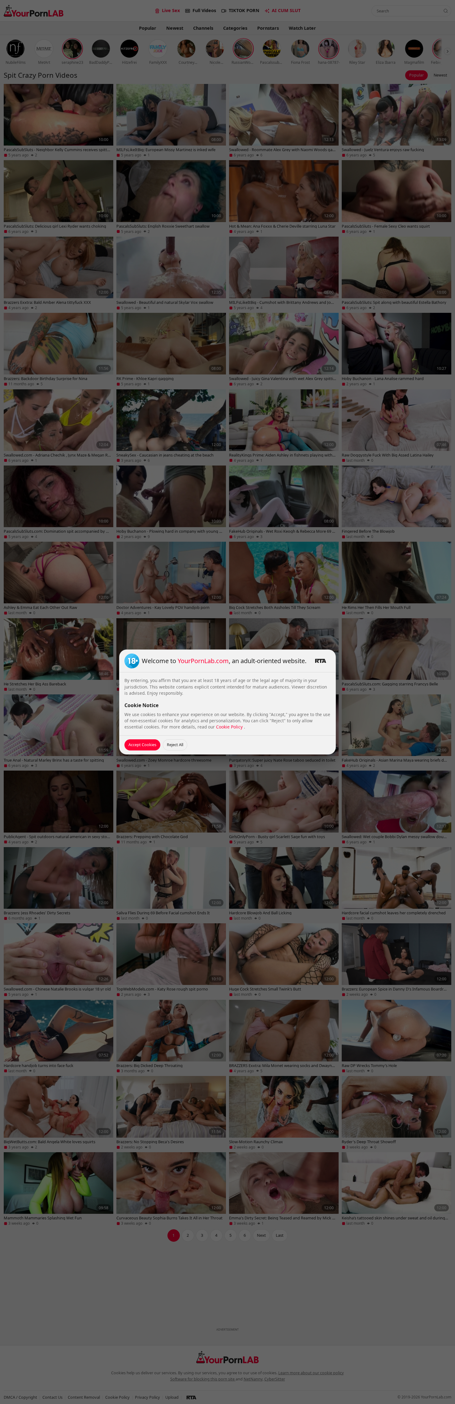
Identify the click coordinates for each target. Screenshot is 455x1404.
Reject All (175, 744)
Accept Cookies (142, 744)
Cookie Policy (230, 727)
